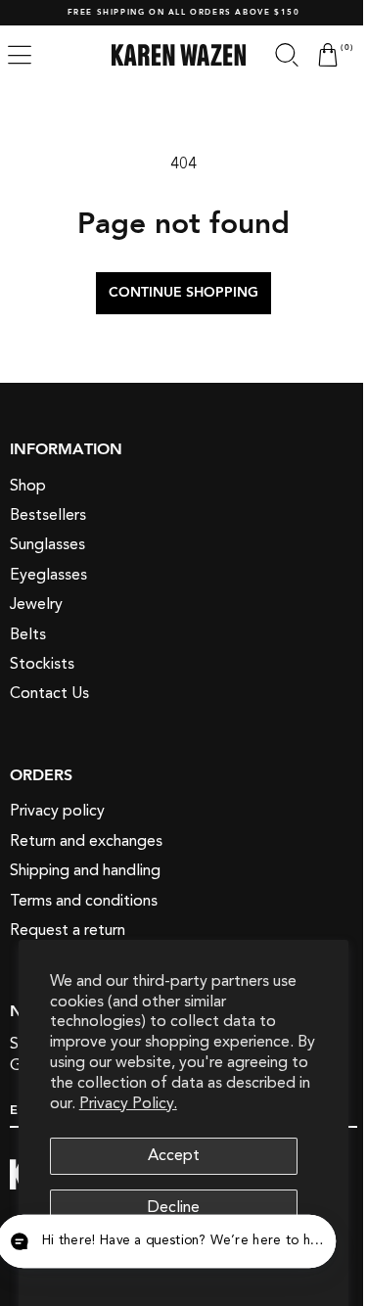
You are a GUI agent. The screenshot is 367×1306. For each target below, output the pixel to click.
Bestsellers (48, 515)
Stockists (42, 664)
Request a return (67, 930)
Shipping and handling (85, 870)
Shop (28, 484)
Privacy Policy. (128, 1103)
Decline (174, 1207)
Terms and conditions (84, 899)
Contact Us (49, 693)
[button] (272, 54)
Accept (174, 1155)
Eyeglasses (48, 574)
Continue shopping (177, 292)
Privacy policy (57, 810)
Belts (28, 633)
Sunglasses (47, 544)
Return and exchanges (86, 840)
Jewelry (36, 604)
